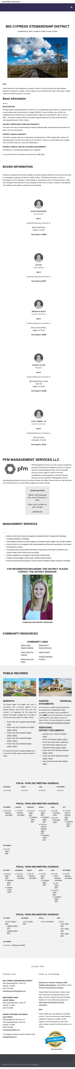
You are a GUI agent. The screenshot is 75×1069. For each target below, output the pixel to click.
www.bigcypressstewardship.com (14, 991)
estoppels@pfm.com (10, 1037)
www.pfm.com (37, 511)
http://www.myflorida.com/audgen (58, 723)
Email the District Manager (54, 988)
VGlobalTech (35, 1064)
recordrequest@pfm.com (11, 1030)
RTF (43, 154)
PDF (39, 154)
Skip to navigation (6, 1)
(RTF (15, 741)
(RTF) (45, 737)
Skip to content (16, 1)
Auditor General (44, 652)
